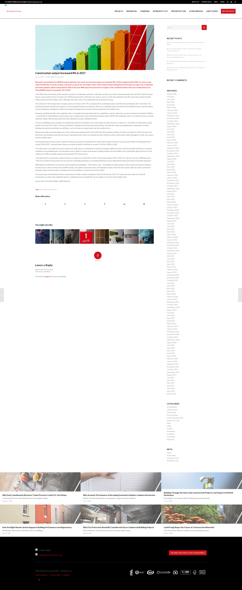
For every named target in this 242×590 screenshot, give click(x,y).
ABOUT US (195, 2)
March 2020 (171, 294)
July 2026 (170, 97)
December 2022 (173, 210)
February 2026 (172, 110)
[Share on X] (65, 204)
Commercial (171, 412)
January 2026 (172, 113)
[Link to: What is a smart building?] (146, 236)
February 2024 (172, 175)
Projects (170, 429)
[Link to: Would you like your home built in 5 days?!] (102, 236)
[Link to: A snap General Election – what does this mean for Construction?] (87, 236)
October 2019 (172, 305)
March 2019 (171, 324)
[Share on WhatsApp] (85, 204)
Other (169, 426)
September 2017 (173, 372)
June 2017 (171, 380)
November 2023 (173, 183)
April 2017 (171, 386)
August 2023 (171, 191)
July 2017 (170, 378)
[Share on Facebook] (45, 204)
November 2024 (173, 151)
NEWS (222, 2)
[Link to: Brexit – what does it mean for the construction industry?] (42, 236)
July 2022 (170, 224)
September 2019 (173, 307)
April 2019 (171, 321)
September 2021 (173, 251)
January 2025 (172, 145)
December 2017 (173, 364)
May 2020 (171, 289)
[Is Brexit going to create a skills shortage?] (240, 295)
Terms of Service (41, 575)
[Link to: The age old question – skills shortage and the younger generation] (72, 236)
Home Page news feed (53, 77)
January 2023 (172, 207)
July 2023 (170, 194)
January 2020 (172, 299)
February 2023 (172, 205)
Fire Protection (172, 415)
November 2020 (173, 278)
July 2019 (170, 313)
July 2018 (170, 345)
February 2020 (172, 297)
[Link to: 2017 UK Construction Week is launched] (131, 236)
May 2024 (171, 167)
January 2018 (172, 361)
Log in (169, 453)
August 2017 (171, 375)
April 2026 (171, 105)
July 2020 (170, 283)
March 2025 (171, 140)
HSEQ (216, 2)
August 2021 (171, 253)
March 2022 (171, 235)
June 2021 (171, 259)
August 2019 (171, 310)
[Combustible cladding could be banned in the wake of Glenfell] (2, 295)
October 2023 (172, 186)
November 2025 (173, 118)
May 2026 (171, 102)
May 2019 (171, 318)
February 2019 (172, 326)
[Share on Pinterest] (104, 204)
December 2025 (173, 116)
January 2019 (172, 329)
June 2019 (171, 315)
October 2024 (172, 153)
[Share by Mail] (144, 204)
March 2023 (171, 202)
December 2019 (173, 302)
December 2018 (173, 332)
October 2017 (172, 369)
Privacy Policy (55, 575)
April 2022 (171, 232)
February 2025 (172, 143)
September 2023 (173, 189)
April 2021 (171, 264)
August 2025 (171, 126)
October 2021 (172, 248)
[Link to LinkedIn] (231, 2)
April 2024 (171, 170)
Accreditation (172, 407)
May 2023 (171, 197)
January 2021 (172, 272)
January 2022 (172, 240)
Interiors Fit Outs (173, 421)
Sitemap (67, 575)
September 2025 (173, 124)
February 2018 (172, 359)
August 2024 (171, 159)
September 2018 (173, 340)
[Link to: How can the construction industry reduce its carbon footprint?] (117, 236)
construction (52, 189)
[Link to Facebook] (235, 2)
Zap (70, 571)
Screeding (170, 434)
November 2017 (173, 367)
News (62, 77)
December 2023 (173, 180)
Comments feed (173, 458)
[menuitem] (195, 2)
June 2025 (171, 132)
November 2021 (173, 245)
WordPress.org (172, 461)
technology (171, 437)
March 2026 (171, 107)
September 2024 (173, 156)
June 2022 (171, 226)
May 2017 (171, 383)
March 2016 (171, 394)
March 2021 (171, 267)
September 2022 (173, 218)
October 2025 (172, 121)
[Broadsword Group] (13, 11)
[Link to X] (228, 2)
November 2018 (173, 334)
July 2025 (170, 129)
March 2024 (171, 172)
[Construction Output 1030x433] (94, 47)
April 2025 (171, 137)
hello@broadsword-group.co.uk (50, 555)
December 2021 (173, 243)
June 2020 (171, 286)
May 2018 (171, 351)
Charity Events (172, 410)
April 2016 (171, 391)
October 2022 (172, 215)
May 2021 (171, 261)
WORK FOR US (206, 2)
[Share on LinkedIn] (124, 204)
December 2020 (173, 275)
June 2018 (171, 348)
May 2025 (171, 135)
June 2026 (171, 99)
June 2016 (171, 388)
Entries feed (171, 455)
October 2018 (172, 337)
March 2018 (171, 356)
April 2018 (171, 353)
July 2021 (170, 256)
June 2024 (171, 164)
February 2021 (172, 270)
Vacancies (170, 439)
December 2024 (173, 148)
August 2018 (171, 343)
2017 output (43, 189)
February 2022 (172, 237)
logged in (48, 276)
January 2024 (172, 178)
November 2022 (173, 213)
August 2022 (171, 221)
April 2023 (171, 199)
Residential (171, 431)
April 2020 (171, 291)
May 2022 (171, 229)
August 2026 (171, 94)
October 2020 (172, 280)
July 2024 (170, 161)
